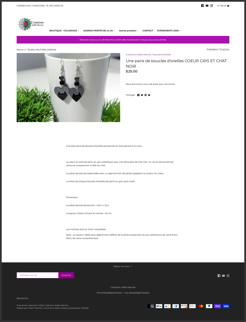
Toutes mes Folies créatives (41, 49)
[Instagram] (211, 5)
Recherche (22, 298)
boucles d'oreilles (162, 54)
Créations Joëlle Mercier (138, 54)
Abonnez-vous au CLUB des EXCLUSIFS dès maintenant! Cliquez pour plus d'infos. (123, 39)
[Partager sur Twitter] (142, 94)
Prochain (224, 49)
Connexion (23, 5)
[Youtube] (207, 5)
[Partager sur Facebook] (138, 94)
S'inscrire (38, 5)
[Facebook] (202, 5)
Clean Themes (35, 308)
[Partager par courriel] (149, 94)
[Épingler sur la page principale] (145, 94)
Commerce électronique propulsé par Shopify (66, 308)
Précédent (212, 49)
